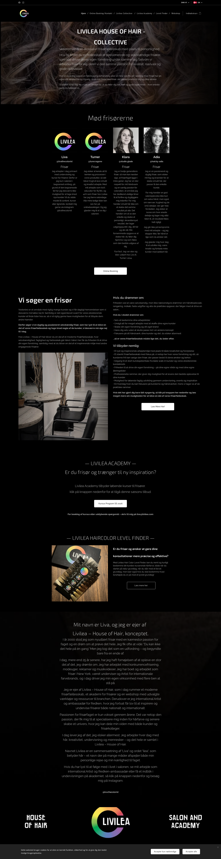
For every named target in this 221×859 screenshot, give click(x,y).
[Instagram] (23, 2)
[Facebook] (19, 2)
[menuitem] (84, 13)
